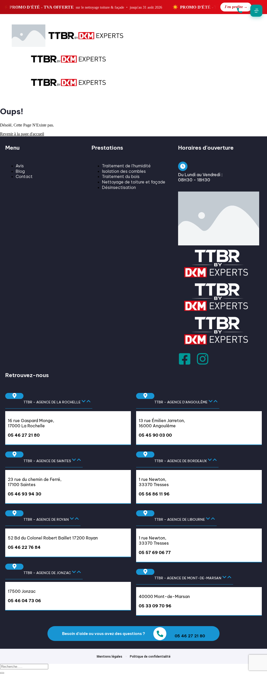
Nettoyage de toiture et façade (133, 182)
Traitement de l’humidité (126, 165)
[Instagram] (202, 358)
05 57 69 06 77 (155, 552)
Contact (24, 176)
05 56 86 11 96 (154, 494)
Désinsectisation (119, 187)
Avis (20, 165)
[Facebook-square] (184, 358)
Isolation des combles (124, 171)
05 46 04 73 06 (24, 600)
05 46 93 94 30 (24, 494)
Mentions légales (109, 656)
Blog (20, 171)
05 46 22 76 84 (24, 547)
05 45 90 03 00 (155, 435)
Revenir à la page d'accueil (22, 134)
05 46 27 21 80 (24, 435)
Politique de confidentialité (150, 656)
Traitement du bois (120, 176)
